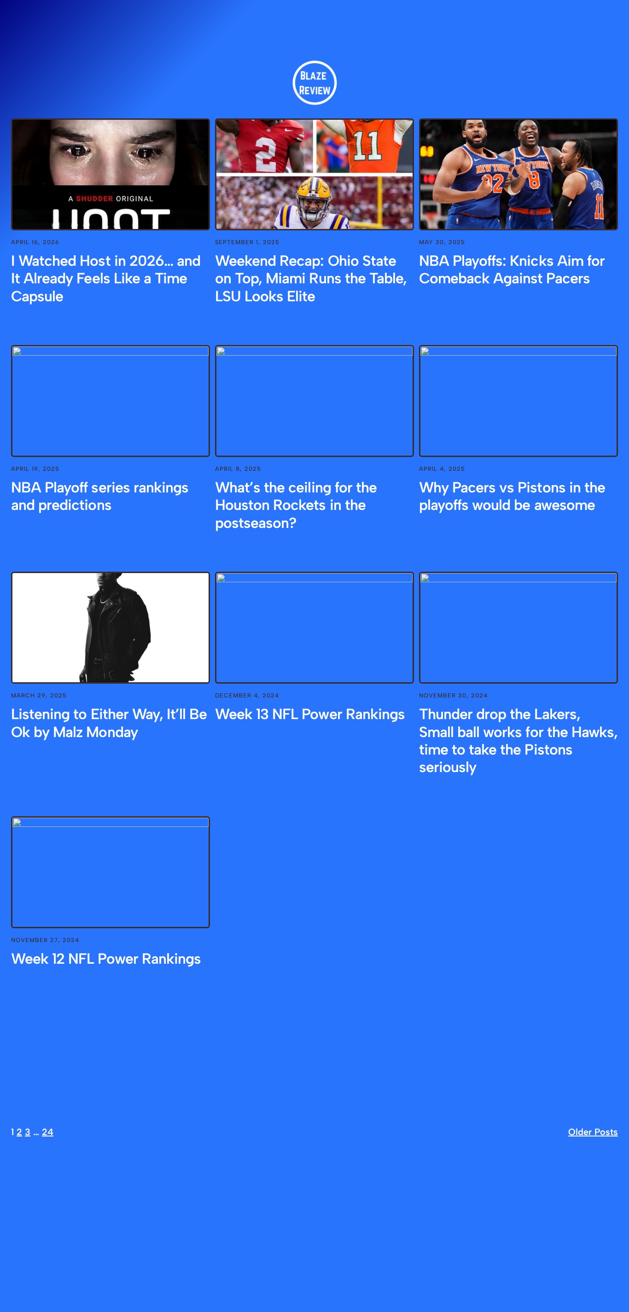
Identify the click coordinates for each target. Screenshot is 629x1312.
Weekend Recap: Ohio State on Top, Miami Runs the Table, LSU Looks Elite (311, 278)
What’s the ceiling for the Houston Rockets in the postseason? (296, 505)
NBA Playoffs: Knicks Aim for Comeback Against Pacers (512, 269)
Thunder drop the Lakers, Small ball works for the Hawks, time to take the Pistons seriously (518, 740)
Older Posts (593, 1131)
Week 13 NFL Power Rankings (310, 714)
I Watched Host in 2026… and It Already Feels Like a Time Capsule (105, 278)
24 (47, 1131)
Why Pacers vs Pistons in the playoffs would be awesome (512, 496)
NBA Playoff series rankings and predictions (99, 496)
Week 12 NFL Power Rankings (106, 958)
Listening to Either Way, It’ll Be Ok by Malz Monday (109, 722)
